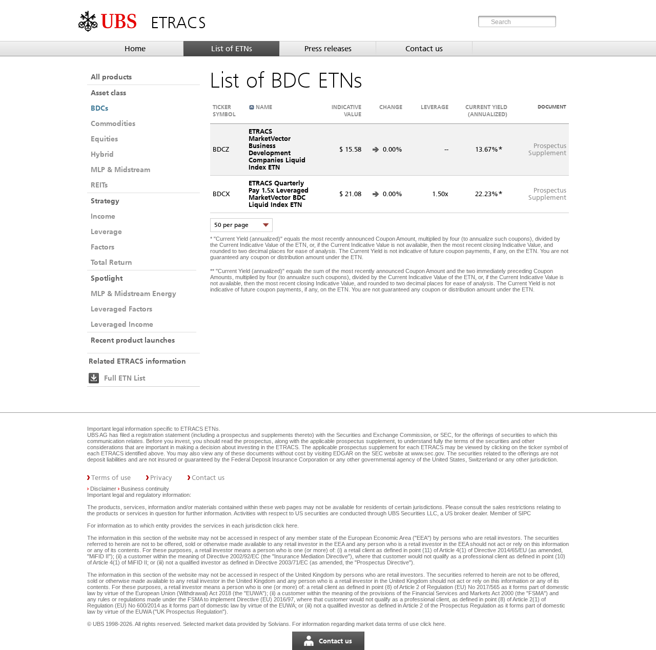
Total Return (111, 262)
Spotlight (106, 278)
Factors (102, 247)
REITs (99, 185)
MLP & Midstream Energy (133, 293)
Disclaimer (103, 489)
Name (264, 107)
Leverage (106, 231)
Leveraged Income (122, 324)
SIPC (524, 513)
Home (135, 48)
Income (103, 216)
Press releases (328, 48)
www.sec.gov (426, 453)
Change (390, 107)
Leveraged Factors (121, 309)
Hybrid (102, 154)
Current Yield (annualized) (486, 110)
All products (111, 77)
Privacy (161, 477)
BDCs (99, 108)
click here (285, 525)
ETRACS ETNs (199, 429)
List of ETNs (231, 48)
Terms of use (111, 477)
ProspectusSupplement (547, 149)
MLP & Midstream (120, 169)
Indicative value (346, 110)
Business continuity (145, 489)
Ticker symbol (224, 110)
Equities (104, 139)
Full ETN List (124, 378)
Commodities (113, 123)
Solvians (278, 624)
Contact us (424, 48)
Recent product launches (133, 340)
